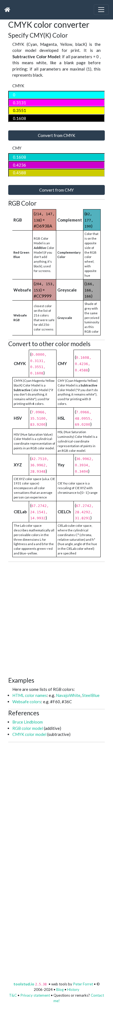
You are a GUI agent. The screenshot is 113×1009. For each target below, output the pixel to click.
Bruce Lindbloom (27, 721)
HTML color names (29, 695)
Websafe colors (26, 701)
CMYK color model (29, 734)
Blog (60, 989)
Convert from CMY (56, 189)
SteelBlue (91, 695)
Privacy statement (35, 995)
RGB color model (27, 728)
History (73, 989)
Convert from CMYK (56, 135)
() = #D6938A (44, 219)
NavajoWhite (68, 695)
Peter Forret (83, 984)
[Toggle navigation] (101, 9)
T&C (13, 995)
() (88, 219)
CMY (16, 147)
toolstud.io (23, 984)
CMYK (18, 85)
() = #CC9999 (44, 289)
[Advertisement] (56, 618)
